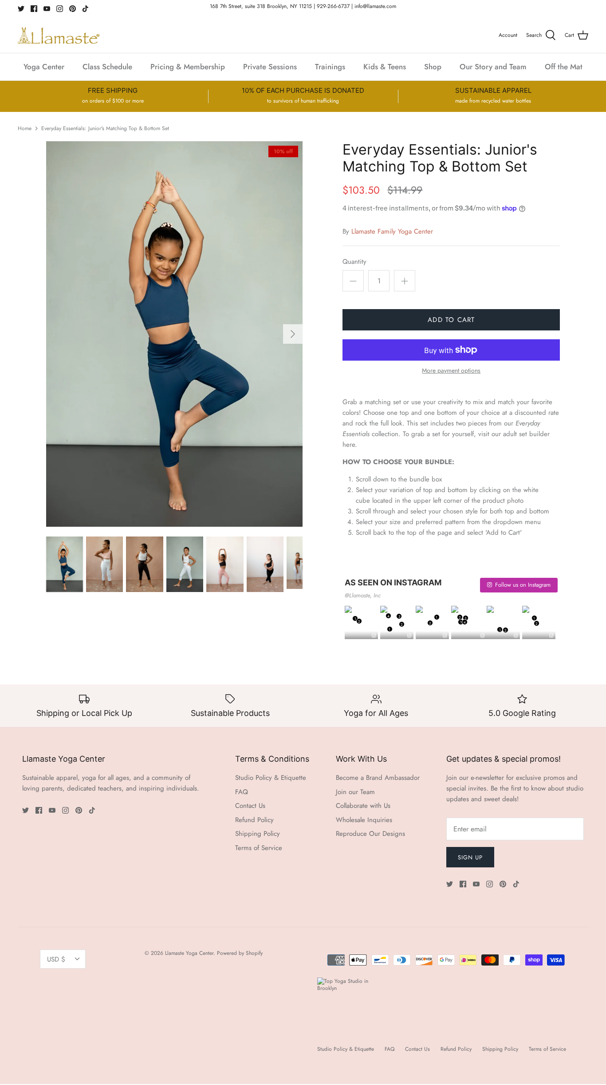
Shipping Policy (257, 834)
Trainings (330, 66)
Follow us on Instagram (523, 584)
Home (24, 128)
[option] (174, 334)
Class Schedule (107, 66)
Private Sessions (270, 66)
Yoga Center (44, 66)
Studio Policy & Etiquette (270, 778)
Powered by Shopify (240, 953)
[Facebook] (34, 8)
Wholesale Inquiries (364, 820)
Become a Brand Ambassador (378, 778)
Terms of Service (258, 848)
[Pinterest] (72, 8)
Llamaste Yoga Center (189, 953)
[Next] (293, 334)
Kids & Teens (384, 66)
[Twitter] (21, 8)
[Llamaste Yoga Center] (59, 35)
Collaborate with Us (363, 806)
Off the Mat (563, 66)
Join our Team (355, 792)
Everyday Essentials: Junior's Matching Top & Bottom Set (105, 128)
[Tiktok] (85, 8)
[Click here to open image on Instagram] (374, 636)
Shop (432, 66)
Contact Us (250, 806)
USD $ (56, 959)
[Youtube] (46, 8)
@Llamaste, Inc (363, 595)
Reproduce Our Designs (370, 834)
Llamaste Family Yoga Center (392, 231)
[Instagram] (59, 8)
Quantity (354, 261)
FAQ (241, 792)
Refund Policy (254, 820)
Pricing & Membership (187, 66)
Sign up (470, 857)
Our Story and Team (493, 66)
